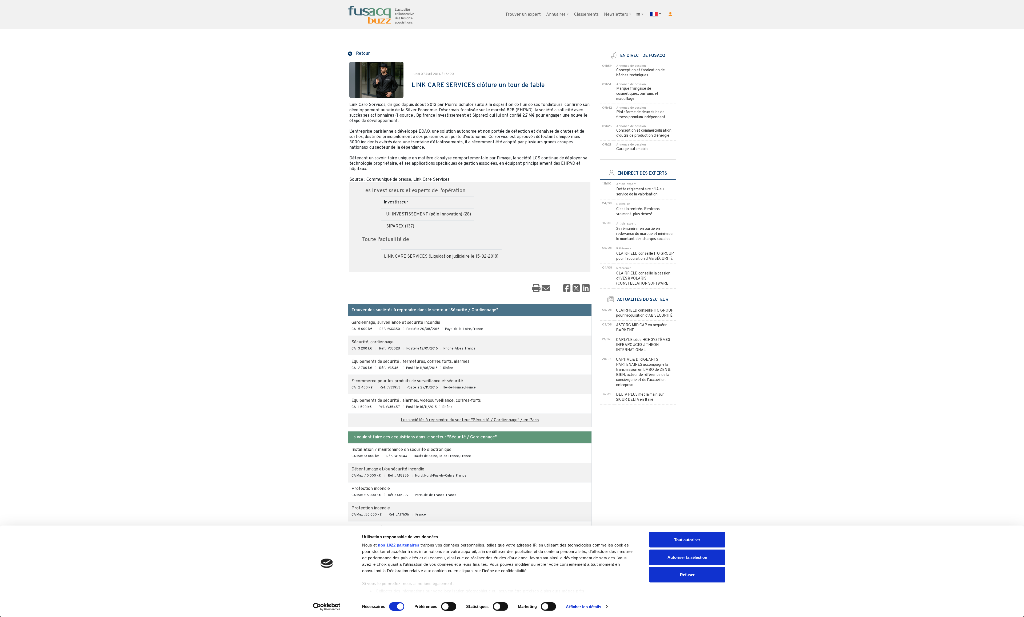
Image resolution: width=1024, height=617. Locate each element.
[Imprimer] (536, 288)
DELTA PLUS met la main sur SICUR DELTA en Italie (640, 397)
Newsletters (616, 14)
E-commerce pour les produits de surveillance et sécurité (407, 381)
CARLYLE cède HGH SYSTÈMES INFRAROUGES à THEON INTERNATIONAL (643, 345)
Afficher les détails (583, 606)
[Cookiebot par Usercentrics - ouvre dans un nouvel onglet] (326, 607)
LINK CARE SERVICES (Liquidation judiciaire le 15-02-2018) (441, 256)
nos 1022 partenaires (398, 545)
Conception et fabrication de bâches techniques (640, 73)
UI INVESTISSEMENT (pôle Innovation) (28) (428, 214)
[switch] (448, 606)
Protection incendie (370, 489)
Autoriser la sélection (687, 557)
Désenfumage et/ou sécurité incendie (387, 469)
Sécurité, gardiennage (372, 342)
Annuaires (556, 14)
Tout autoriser (687, 539)
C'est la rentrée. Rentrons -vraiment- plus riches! (639, 212)
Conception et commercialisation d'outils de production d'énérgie (643, 133)
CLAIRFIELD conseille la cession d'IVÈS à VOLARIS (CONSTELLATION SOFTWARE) (643, 278)
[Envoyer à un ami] (546, 288)
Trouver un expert (523, 14)
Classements (586, 14)
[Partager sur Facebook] (566, 288)
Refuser (687, 574)
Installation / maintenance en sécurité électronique (401, 450)
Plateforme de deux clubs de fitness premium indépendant (640, 115)
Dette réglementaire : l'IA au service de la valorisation (640, 192)
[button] (670, 14)
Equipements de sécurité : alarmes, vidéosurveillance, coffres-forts (416, 400)
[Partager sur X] (576, 288)
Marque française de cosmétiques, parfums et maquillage (637, 93)
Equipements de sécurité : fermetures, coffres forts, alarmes (410, 361)
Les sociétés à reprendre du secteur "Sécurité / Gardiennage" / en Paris (470, 420)
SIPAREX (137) (400, 226)
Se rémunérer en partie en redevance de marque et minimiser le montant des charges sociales (645, 234)
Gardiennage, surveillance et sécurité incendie (395, 322)
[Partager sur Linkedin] (586, 288)
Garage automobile (632, 149)
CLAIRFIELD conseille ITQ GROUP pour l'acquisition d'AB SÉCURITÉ (645, 256)
